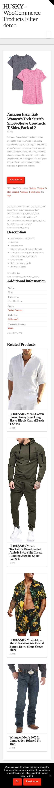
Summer (18, 310)
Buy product (16, 179)
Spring (11, 310)
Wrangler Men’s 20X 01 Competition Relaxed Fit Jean (24, 741)
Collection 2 (13, 319)
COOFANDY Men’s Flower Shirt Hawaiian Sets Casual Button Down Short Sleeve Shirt (26, 644)
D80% (11, 328)
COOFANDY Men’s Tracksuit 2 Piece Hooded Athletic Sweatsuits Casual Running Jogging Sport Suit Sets (25, 552)
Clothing (32, 188)
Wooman (24, 192)
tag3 (9, 195)
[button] (48, 34)
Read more (32, 781)
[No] (50, 775)
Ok (17, 781)
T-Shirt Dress (34, 192)
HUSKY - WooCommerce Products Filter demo (22, 15)
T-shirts (40, 188)
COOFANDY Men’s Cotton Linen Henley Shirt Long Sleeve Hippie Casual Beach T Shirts (26, 418)
